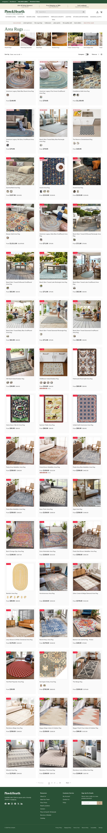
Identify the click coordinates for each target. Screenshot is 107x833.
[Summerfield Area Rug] (20, 171)
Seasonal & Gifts (95, 17)
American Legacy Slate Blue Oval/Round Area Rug (53, 235)
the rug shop (38, 23)
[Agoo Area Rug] (87, 493)
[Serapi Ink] (41, 191)
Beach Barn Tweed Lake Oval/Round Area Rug (86, 283)
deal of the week (89, 23)
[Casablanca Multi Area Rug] (87, 75)
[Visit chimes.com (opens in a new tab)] (35, 2)
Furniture (21, 17)
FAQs (64, 802)
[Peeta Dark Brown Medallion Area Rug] (87, 535)
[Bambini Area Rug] (20, 577)
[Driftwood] (74, 239)
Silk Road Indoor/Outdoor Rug (15, 379)
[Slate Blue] (7, 95)
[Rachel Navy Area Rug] (53, 623)
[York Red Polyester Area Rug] (20, 665)
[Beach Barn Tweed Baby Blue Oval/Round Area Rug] (20, 314)
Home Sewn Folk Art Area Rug (15, 425)
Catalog (42, 818)
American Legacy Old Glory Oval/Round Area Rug (20, 140)
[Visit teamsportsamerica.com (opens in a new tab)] (23, 2)
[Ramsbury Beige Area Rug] (20, 712)
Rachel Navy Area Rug (46, 639)
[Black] (74, 143)
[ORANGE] (41, 685)
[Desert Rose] (11, 191)
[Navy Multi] (74, 191)
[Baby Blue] (41, 145)
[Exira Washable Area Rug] (53, 535)
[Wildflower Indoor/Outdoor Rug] (53, 362)
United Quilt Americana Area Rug (83, 425)
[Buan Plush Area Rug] (53, 493)
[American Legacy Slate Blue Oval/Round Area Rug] (53, 218)
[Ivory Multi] (74, 95)
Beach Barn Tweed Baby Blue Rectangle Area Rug (52, 140)
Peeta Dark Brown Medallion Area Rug (84, 551)
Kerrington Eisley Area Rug (48, 682)
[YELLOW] (11, 597)
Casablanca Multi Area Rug (81, 91)
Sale (53, 19)
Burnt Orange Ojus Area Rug (15, 551)
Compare (81, 54)
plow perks (57, 23)
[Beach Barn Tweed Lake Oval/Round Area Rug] (87, 266)
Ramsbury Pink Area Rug (47, 770)
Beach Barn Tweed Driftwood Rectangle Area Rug (87, 235)
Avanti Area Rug (45, 187)
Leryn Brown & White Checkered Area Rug (19, 639)
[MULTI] (44, 685)
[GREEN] (25, 597)
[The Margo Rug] (87, 665)
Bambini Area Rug (11, 593)
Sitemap (100, 827)
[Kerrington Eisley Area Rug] (53, 665)
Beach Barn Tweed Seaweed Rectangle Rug (53, 330)
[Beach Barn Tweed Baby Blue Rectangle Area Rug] (53, 123)
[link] (39, 783)
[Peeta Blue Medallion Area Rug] (20, 493)
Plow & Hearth (11, 827)
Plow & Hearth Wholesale (48, 812)
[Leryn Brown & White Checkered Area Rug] (20, 623)
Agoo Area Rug (77, 509)
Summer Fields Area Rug (47, 425)
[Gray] (48, 382)
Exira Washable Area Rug (47, 551)
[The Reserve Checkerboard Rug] (87, 123)
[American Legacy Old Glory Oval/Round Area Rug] (20, 123)
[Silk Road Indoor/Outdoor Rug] (20, 362)
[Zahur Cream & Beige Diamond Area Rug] (87, 577)
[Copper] (11, 382)
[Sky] (78, 143)
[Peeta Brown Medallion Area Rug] (53, 451)
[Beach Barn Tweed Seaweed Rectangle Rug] (53, 314)
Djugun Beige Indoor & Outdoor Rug (50, 728)
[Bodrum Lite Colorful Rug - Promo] (87, 623)
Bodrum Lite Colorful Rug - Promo (83, 639)
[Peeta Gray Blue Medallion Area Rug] (87, 451)
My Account (66, 796)
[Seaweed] (41, 334)
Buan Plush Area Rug (46, 509)
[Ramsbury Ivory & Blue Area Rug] (87, 754)
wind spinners (27, 23)
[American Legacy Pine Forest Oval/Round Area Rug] (53, 75)
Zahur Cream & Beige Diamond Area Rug (85, 593)
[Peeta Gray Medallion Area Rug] (20, 451)
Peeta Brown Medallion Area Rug (50, 467)
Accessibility (93, 827)
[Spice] (7, 237)
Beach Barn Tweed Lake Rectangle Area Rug (53, 282)
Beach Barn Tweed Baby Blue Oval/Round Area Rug (19, 331)
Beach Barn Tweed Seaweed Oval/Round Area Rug (85, 331)
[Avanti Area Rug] (53, 171)
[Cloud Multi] (78, 191)
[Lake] (41, 286)
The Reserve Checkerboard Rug (82, 139)
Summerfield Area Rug (13, 187)
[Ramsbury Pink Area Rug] (53, 754)
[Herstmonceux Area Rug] (53, 577)
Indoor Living (30, 17)
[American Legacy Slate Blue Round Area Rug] (20, 75)
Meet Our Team (45, 799)
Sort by (7, 54)
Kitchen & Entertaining (80, 17)
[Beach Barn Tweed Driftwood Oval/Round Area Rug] (20, 266)
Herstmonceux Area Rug (47, 593)
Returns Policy (85, 827)
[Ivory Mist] (7, 191)
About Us (43, 796)
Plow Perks (43, 802)
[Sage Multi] (78, 95)
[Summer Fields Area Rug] (53, 409)
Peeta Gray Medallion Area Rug (15, 467)
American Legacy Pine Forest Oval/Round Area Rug (52, 92)
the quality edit (67, 23)
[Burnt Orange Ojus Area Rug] (20, 535)
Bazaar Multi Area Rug (13, 234)
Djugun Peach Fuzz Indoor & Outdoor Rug (85, 728)
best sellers (77, 23)
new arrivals (17, 23)
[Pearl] (41, 382)
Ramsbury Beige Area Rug (14, 728)
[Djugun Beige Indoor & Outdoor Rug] (53, 712)
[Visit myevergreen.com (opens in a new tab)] (5, 2)
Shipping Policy (67, 827)
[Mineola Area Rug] (20, 754)
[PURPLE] (21, 597)
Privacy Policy (59, 827)
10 (60, 783)
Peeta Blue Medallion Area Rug (15, 509)
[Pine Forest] (41, 97)
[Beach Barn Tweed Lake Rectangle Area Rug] (53, 266)
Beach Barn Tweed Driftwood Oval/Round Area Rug (19, 283)
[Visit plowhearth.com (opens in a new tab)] (13, 2)
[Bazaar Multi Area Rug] (20, 218)
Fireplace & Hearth (57, 17)
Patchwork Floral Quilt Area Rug (82, 379)
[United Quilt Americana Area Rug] (87, 409)
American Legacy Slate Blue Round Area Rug (20, 91)
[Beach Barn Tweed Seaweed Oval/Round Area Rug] (87, 314)
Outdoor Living (11, 17)
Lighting (68, 17)
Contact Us (66, 799)
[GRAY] (14, 597)
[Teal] (51, 382)
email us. (13, 799)
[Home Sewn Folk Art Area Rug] (20, 409)
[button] (101, 12)
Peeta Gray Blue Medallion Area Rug (84, 467)
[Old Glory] (7, 145)
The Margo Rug (77, 682)
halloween (48, 23)
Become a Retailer (45, 815)
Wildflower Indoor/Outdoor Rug (49, 379)
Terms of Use (76, 827)
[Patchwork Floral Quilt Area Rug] (87, 362)
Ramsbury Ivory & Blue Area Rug (83, 770)
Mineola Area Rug (11, 770)
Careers (42, 809)
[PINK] (7, 597)
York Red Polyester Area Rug (15, 682)
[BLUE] (18, 597)
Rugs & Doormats (43, 17)
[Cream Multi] (44, 191)
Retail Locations (45, 806)
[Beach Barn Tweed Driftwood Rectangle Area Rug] (87, 218)
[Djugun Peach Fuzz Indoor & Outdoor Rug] (87, 712)
